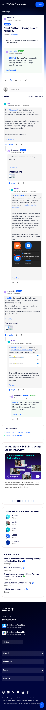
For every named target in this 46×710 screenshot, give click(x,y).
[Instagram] (22, 692)
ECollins (15, 516)
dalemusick (11, 18)
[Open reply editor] (23, 89)
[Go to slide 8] (34, 501)
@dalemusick (13, 110)
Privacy (9, 698)
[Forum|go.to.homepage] (16, 4)
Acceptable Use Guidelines (31, 698)
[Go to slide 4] (21, 501)
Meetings (6, 12)
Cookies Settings (21, 701)
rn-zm (9, 103)
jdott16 (14, 522)
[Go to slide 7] (31, 501)
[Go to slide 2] (15, 501)
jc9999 (14, 535)
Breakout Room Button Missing (17, 583)
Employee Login (33, 701)
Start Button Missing (13, 567)
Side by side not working (14, 589)
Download (7, 661)
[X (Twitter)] (13, 692)
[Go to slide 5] (26, 501)
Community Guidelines (14, 435)
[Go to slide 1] (12, 501)
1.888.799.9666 (9, 619)
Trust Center (17, 698)
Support (7, 678)
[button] (3, 4)
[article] (23, 124)
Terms (4, 698)
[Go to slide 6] (28, 501)
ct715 (14, 529)
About (6, 653)
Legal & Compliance (8, 701)
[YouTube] (18, 692)
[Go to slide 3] (18, 501)
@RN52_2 (12, 58)
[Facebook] (27, 692)
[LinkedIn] (8, 692)
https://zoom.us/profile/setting (21, 350)
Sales (5, 670)
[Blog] (3, 692)
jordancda (15, 541)
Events (6, 592)
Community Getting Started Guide (18, 432)
